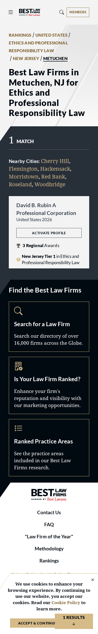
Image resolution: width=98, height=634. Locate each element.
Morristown (24, 176)
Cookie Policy (66, 602)
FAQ (49, 524)
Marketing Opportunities (49, 385)
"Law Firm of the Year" (49, 536)
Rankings (49, 560)
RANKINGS (20, 35)
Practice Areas (49, 447)
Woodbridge (49, 184)
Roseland (20, 184)
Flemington (23, 168)
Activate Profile (49, 233)
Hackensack (55, 168)
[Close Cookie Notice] (89, 580)
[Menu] (11, 12)
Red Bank (53, 176)
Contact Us (49, 512)
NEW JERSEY (26, 58)
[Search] (61, 12)
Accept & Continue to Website (49, 623)
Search (49, 327)
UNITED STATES (51, 35)
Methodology (49, 548)
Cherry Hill (55, 160)
